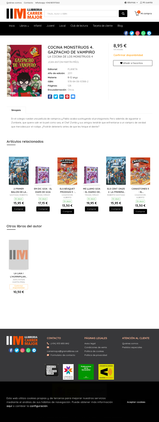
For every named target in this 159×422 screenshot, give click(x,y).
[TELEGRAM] (149, 33)
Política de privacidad (95, 355)
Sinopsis (16, 110)
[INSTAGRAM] (137, 33)
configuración (39, 406)
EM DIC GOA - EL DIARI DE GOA (43, 190)
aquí (9, 406)
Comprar (18, 209)
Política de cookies (94, 351)
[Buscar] (123, 13)
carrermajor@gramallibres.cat (62, 351)
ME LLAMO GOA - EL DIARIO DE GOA (91, 190)
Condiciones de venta (95, 347)
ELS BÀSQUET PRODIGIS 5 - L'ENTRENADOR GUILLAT (67, 190)
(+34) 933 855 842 (60, 343)
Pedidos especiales (132, 347)
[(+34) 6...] (143, 33)
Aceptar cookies (136, 402)
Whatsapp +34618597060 (47, 2)
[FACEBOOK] (126, 33)
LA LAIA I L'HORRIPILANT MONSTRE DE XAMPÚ (18, 275)
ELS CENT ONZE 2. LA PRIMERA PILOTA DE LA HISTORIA (116, 190)
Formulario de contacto (63, 355)
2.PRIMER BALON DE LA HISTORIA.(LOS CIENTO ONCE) (18, 190)
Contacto (28, 2)
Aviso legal (89, 343)
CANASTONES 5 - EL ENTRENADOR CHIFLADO (140, 190)
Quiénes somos (14, 2)
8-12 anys (73, 77)
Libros (23, 25)
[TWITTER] (131, 33)
